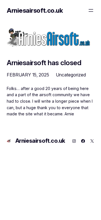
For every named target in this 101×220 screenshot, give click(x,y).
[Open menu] (91, 10)
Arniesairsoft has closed (44, 63)
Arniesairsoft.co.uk (35, 10)
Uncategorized (71, 75)
